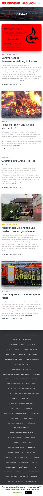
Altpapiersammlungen (15, 452)
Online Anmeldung (21, 457)
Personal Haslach (10, 335)
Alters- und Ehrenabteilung (29, 335)
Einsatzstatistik (34, 472)
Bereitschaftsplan (32, 359)
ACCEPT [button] (28, 493)
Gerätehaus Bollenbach (21, 364)
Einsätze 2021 (23, 467)
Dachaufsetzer (30, 437)
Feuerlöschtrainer (14, 437)
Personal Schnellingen (16, 447)
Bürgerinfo (27, 340)
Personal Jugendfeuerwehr (21, 398)
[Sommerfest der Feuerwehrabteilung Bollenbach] (22, 37)
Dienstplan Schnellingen (27, 389)
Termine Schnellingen (15, 423)
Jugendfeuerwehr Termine (21, 369)
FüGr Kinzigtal (11, 354)
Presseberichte (15, 418)
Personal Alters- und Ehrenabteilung (16, 374)
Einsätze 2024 (26, 442)
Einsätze (22, 354)
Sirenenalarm (21, 472)
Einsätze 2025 (28, 418)
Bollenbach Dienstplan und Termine (27, 393)
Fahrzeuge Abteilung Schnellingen (26, 379)
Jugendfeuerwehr (30, 349)
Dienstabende (30, 452)
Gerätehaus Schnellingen (13, 359)
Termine (34, 462)
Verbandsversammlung (15, 384)
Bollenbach (31, 344)
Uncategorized (7, 157)
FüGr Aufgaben (31, 384)
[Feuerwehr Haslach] (19, 3)
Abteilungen (32, 354)
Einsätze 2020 (8, 472)
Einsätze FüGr (11, 462)
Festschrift (34, 413)
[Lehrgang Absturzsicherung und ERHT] (22, 274)
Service (4, 121)
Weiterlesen (23, 81)
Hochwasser (35, 457)
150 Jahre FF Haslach (13, 349)
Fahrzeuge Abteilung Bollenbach (15, 413)
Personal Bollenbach (21, 428)
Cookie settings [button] (17, 493)
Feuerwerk (28, 408)
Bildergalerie (16, 408)
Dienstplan (7, 393)
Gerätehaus (31, 423)
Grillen (7, 379)
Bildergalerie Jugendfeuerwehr (21, 433)
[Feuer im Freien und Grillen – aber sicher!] (22, 104)
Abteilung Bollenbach (9, 54)
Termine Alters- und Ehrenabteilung (21, 403)
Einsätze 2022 (23, 462)
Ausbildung (5, 291)
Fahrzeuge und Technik (16, 344)
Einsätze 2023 (7, 457)
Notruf (34, 467)
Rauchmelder (11, 467)
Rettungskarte (11, 477)
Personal (15, 442)
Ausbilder (36, 374)
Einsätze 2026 (11, 389)
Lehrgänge (31, 447)
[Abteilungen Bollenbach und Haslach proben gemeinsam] (22, 207)
